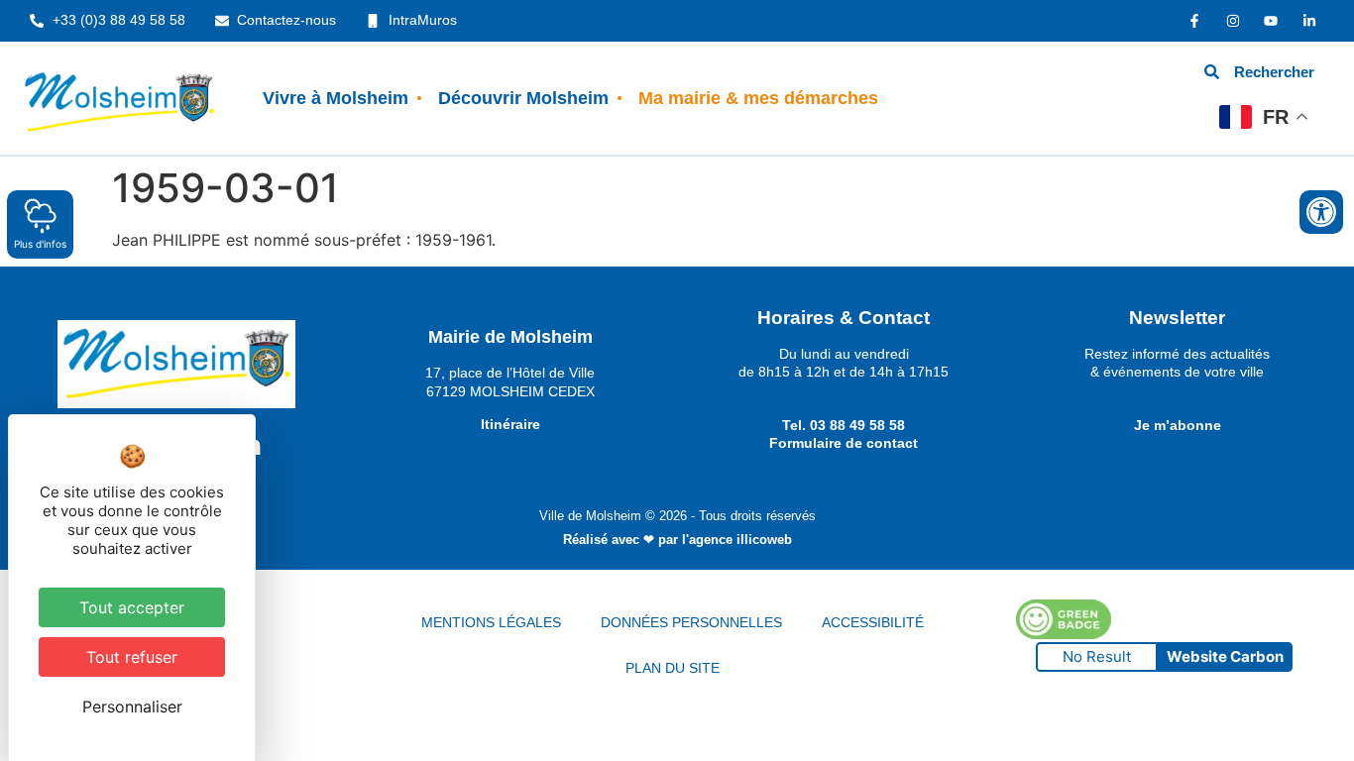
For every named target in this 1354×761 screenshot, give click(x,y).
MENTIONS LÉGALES (491, 622)
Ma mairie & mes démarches (758, 98)
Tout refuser (131, 657)
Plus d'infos (40, 244)
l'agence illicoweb (737, 539)
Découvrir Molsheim (523, 98)
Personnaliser (132, 706)
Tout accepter (131, 607)
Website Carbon (1225, 656)
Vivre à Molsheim (335, 98)
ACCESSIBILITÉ (873, 622)
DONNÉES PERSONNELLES (691, 622)
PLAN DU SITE (672, 668)
